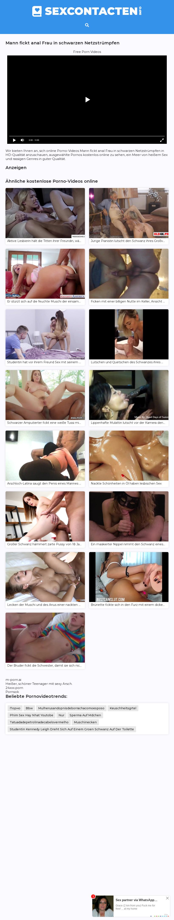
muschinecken (85, 722)
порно (15, 708)
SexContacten (93, 11)
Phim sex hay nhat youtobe (31, 715)
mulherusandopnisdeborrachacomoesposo (71, 708)
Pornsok (12, 692)
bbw (29, 708)
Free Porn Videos (87, 52)
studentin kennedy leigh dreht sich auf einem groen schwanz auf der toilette (72, 729)
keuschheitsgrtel (123, 708)
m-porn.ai (13, 680)
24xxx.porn (14, 688)
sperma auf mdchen (85, 715)
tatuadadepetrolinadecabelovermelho (39, 722)
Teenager (40, 684)
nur (61, 715)
